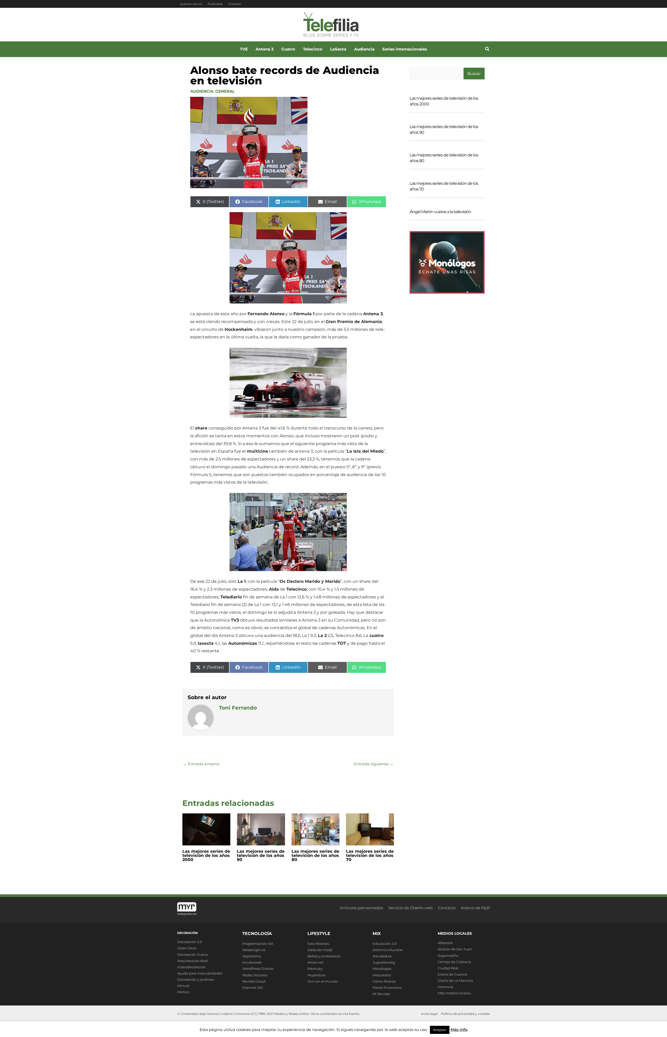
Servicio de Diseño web (410, 907)
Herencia (445, 987)
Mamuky (315, 968)
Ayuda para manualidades (199, 973)
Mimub (183, 986)
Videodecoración (191, 967)
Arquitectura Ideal (192, 961)
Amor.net (315, 962)
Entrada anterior (201, 763)
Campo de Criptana (454, 962)
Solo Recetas (318, 943)
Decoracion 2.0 (189, 942)
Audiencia (201, 91)
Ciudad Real (448, 968)
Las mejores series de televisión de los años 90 (261, 855)
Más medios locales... (455, 993)
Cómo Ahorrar (384, 981)
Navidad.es (382, 956)
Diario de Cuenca (452, 974)
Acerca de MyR (475, 907)
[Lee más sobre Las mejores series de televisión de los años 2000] (206, 828)
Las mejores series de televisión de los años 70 (370, 855)
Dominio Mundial (388, 950)
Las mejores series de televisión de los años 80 (315, 855)
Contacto (234, 4)
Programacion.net (257, 943)
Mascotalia (382, 975)
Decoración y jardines (195, 979)
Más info (459, 1029)
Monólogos (382, 968)
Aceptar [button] (439, 1030)
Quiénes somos (191, 4)
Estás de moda (319, 950)
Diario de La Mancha (455, 980)
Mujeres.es (316, 975)
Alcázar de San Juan (455, 949)
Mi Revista (381, 994)
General (225, 91)
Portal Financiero (387, 987)
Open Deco (186, 948)
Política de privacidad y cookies (465, 1014)
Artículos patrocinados (361, 907)
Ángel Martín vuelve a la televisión (440, 211)
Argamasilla (448, 955)
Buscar (474, 73)
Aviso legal (429, 1014)
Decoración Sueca (192, 954)
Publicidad (215, 4)
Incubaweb (252, 962)
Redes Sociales (254, 975)
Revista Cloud (253, 981)
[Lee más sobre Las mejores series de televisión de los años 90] (261, 828)
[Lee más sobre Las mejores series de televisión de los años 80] (315, 828)
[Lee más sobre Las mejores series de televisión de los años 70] (370, 828)
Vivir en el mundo (322, 981)
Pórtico (183, 992)
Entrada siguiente (373, 763)
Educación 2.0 (385, 943)
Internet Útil (252, 987)
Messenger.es (253, 950)
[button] (487, 50)
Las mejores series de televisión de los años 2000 (206, 855)
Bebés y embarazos (323, 956)
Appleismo (251, 956)
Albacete (445, 943)
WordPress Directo (258, 968)
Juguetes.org (384, 962)
